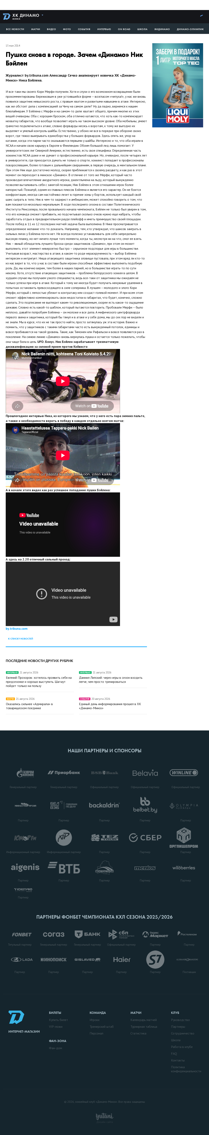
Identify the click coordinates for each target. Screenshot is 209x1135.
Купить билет (58, 1020)
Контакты (178, 1060)
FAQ (174, 1053)
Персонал (96, 1033)
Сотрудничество (182, 1033)
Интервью (104, 29)
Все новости (15, 29)
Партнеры (178, 1026)
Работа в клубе (182, 1047)
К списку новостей (20, 638)
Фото (67, 29)
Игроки (94, 1020)
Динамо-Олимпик (190, 29)
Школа (142, 29)
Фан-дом (55, 1048)
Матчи (35, 29)
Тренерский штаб (102, 1026)
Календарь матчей (143, 1020)
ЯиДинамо (162, 29)
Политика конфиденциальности (186, 1069)
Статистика (138, 1033)
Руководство (180, 1020)
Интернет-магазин (24, 1031)
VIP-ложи (55, 1026)
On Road (124, 29)
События (84, 29)
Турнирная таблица (143, 1026)
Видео (51, 29)
